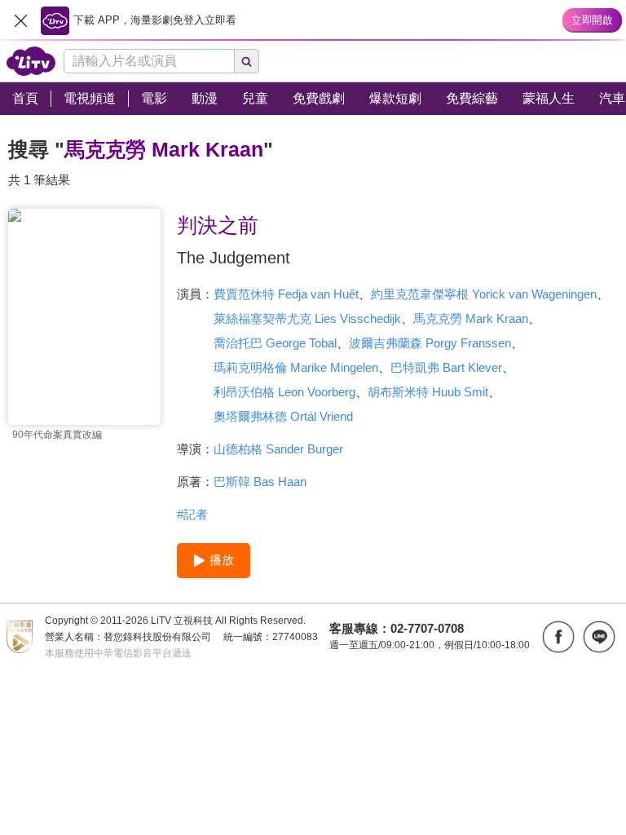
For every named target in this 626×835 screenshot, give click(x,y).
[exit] (20, 20)
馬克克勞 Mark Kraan (470, 318)
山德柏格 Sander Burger (278, 449)
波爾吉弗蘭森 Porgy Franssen (430, 343)
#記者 (192, 514)
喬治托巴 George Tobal (275, 343)
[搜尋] (247, 61)
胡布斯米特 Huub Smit (428, 392)
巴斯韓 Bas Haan (260, 481)
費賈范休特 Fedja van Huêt (286, 294)
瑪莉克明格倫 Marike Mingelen (296, 367)
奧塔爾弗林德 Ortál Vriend (283, 416)
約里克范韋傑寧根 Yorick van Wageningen (484, 294)
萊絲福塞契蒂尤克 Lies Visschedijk (307, 318)
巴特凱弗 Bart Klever (446, 367)
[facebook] (558, 637)
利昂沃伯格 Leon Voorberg (284, 392)
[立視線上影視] (31, 61)
